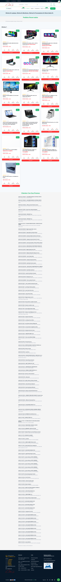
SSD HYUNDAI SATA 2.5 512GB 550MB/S (10, 150)
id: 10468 (27, 94)
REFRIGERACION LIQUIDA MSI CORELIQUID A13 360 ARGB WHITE (30, 70)
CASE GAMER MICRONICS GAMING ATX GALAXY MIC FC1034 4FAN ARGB (29, 150)
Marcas (42, 8)
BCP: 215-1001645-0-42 (48, 558)
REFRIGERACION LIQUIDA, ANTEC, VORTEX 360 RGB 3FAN (30, 44)
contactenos (33, 559)
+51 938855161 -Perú (11, 556)
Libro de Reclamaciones (35, 561)
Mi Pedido (54, 4)
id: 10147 (27, 68)
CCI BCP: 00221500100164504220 (49, 560)
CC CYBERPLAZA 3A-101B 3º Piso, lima (24, 562)
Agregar (11, 52)
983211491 (9, 562)
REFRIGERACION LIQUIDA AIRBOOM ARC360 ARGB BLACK (10, 44)
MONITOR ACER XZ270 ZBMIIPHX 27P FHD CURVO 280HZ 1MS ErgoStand (49, 96)
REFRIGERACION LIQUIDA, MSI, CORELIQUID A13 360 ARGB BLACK (49, 44)
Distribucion (46, 8)
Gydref (33, 579)
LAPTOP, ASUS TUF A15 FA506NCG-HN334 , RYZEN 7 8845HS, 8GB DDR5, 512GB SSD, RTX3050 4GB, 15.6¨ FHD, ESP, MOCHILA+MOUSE (30, 124)
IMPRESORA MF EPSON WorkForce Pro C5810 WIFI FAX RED (50, 123)
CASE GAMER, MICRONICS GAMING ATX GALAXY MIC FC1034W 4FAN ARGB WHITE (49, 150)
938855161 (10, 559)
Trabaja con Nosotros (34, 564)
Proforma (27, 8)
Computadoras (37, 8)
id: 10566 (8, 148)
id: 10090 (47, 148)
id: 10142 (8, 68)
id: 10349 (8, 94)
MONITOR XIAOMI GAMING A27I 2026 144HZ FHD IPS (10, 96)
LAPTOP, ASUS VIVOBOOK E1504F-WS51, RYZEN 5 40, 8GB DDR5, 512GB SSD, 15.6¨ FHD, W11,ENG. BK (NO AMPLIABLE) (10, 123)
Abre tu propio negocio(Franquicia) (36, 566)
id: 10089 (27, 148)
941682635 (9, 563)
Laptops (32, 8)
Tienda (32, 568)
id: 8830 (47, 68)
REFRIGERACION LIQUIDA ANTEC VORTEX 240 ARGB (11, 70)
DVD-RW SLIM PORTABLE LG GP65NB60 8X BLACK (10, 177)
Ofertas (51, 4)
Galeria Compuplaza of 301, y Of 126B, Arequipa (24, 565)
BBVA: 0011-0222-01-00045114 (49, 562)
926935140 (10, 560)
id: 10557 (47, 94)
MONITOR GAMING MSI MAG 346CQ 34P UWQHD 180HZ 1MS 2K (29, 96)
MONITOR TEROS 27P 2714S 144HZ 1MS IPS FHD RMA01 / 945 (49, 70)
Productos (23, 8)
